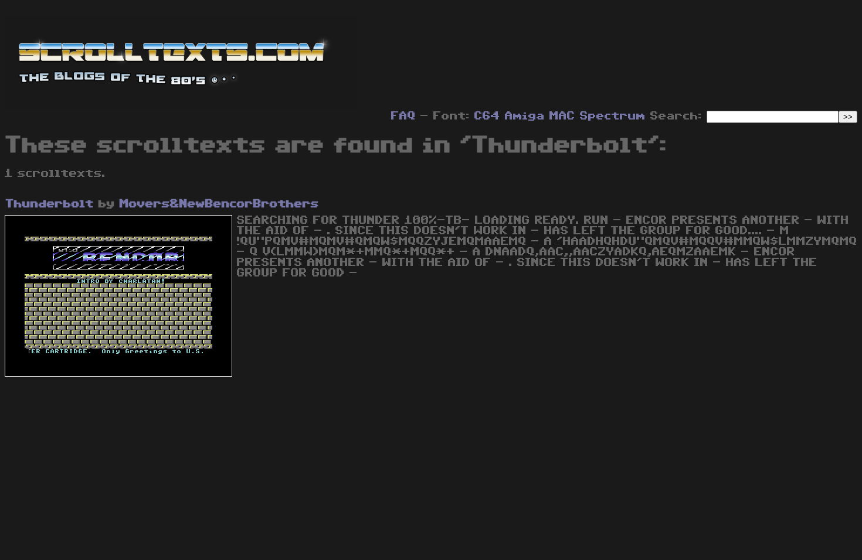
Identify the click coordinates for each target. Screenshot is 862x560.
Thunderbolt (50, 204)
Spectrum (613, 116)
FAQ (403, 116)
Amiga (525, 116)
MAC (562, 116)
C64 (487, 116)
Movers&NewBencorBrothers (219, 204)
